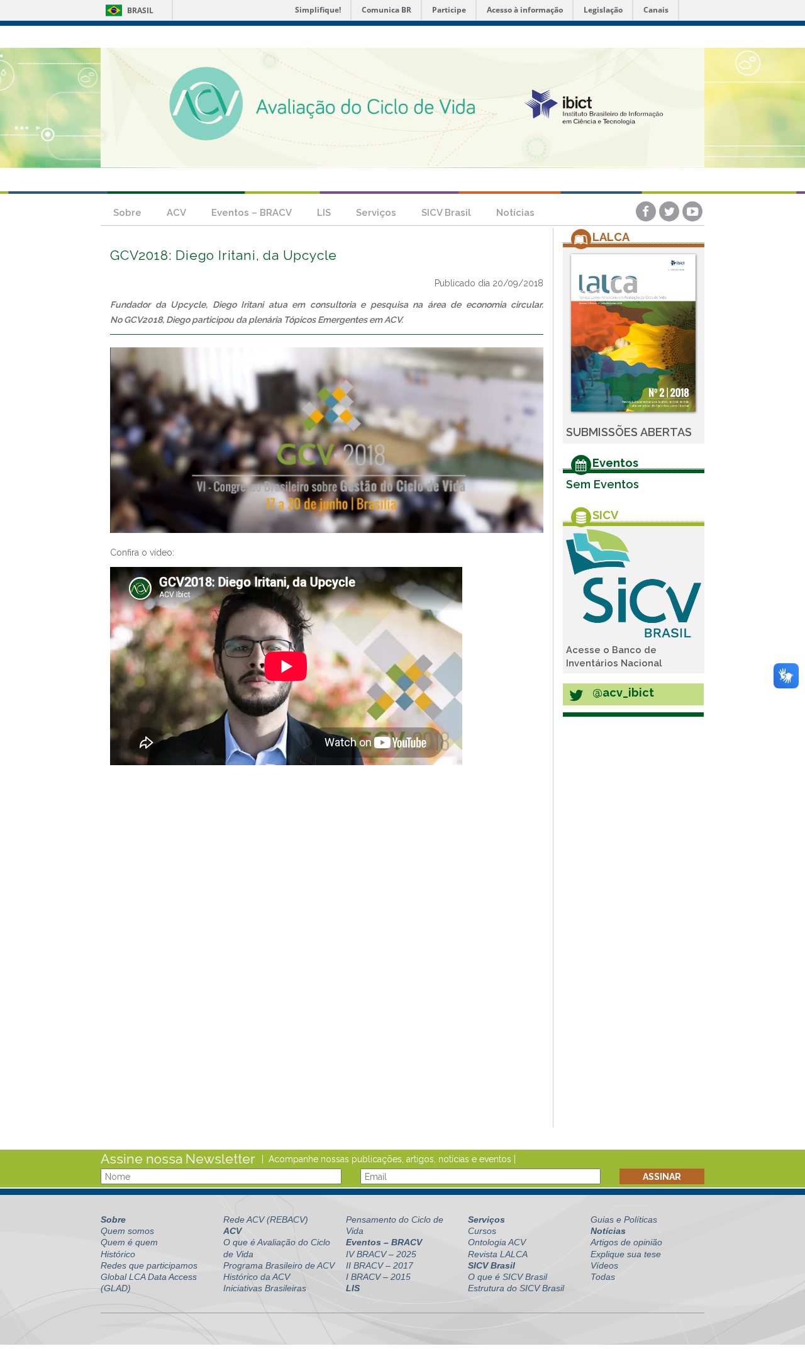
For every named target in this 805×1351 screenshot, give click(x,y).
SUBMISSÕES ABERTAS (629, 432)
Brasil (127, 10)
